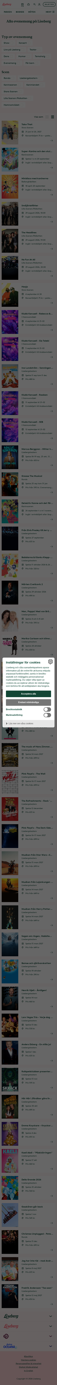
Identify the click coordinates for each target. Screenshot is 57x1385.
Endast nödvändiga (28, 702)
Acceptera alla (28, 693)
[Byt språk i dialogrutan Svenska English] (50, 662)
